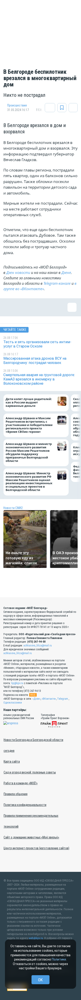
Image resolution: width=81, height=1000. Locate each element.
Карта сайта (12, 761)
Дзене (66, 272)
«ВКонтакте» (49, 698)
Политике (59, 959)
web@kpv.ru (36, 938)
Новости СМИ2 (13, 508)
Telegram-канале (57, 283)
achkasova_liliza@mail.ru (37, 645)
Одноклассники (12, 702)
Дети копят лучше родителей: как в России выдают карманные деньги (29, 402)
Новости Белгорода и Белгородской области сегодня (33, 745)
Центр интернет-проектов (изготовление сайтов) (36, 848)
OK (40, 979)
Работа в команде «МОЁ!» (21, 783)
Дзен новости (18, 272)
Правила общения (15, 794)
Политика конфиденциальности (25, 805)
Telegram (62, 698)
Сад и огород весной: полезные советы (30, 772)
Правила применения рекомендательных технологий (31, 821)
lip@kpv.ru (17, 683)
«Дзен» (36, 698)
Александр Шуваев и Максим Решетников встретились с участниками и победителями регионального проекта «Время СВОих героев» (29, 425)
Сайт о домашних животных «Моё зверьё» (31, 837)
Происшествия (17, 105)
